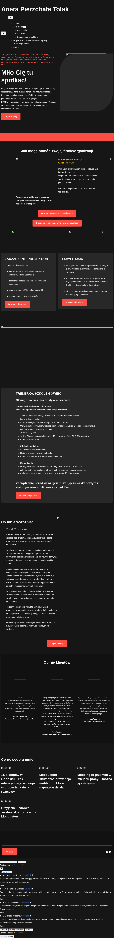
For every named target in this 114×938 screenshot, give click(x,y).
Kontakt (9, 852)
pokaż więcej (7, 872)
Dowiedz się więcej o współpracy (57, 213)
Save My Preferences (16, 929)
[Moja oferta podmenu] (24, 27)
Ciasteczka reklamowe (13, 916)
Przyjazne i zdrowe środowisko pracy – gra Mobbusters (19, 812)
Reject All (13, 862)
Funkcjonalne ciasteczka (13, 889)
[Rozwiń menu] (3, 33)
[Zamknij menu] (10, 17)
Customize (4, 862)
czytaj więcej (11, 116)
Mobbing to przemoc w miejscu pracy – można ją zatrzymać (94, 779)
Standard (27, 875)
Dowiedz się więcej (17, 304)
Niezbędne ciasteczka (12, 875)
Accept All (22, 862)
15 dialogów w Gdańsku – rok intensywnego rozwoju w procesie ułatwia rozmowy (18, 783)
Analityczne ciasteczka (12, 902)
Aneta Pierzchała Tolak (35, 9)
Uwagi (28, 889)
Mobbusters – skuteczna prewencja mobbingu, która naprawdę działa (55, 781)
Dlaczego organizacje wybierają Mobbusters (57, 223)
